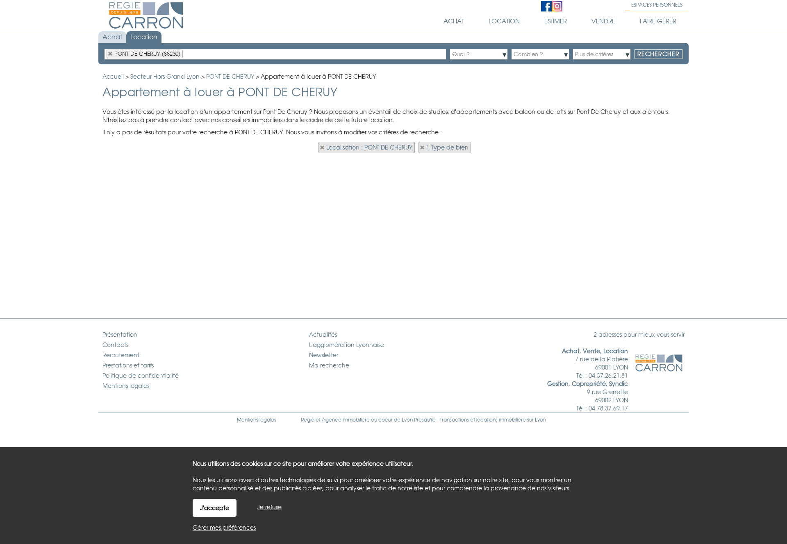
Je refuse (269, 507)
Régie (307, 420)
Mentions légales (256, 420)
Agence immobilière (346, 420)
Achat (112, 37)
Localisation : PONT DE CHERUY (369, 147)
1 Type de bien (447, 147)
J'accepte (214, 508)
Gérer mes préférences (224, 527)
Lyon (540, 420)
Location (143, 37)
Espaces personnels (656, 5)
